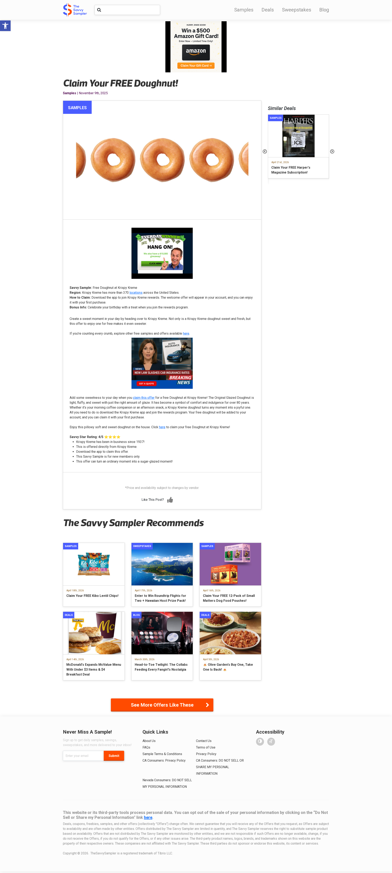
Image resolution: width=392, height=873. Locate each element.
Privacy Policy (206, 754)
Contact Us (204, 741)
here (186, 333)
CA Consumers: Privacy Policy (164, 760)
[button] (5, 25)
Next (332, 151)
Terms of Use (205, 747)
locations (136, 293)
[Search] (99, 10)
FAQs (146, 747)
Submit (114, 756)
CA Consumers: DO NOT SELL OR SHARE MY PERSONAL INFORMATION (220, 767)
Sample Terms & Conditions (162, 754)
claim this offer (144, 398)
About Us (149, 741)
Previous (265, 151)
